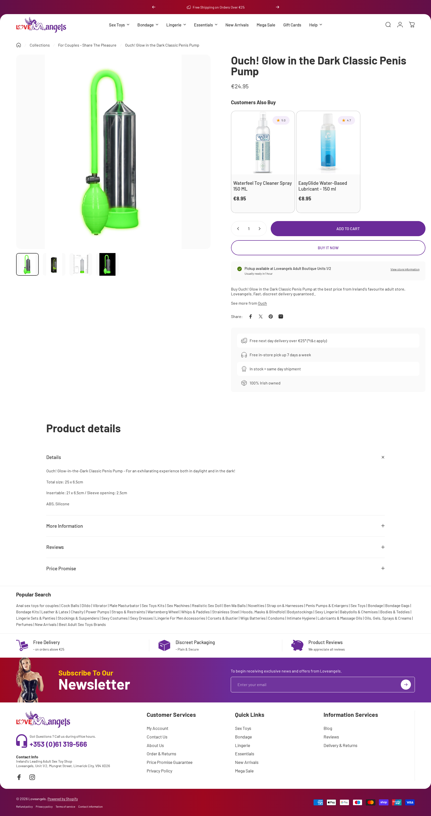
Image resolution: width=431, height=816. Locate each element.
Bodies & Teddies (395, 611)
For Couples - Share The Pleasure (87, 45)
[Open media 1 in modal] (113, 152)
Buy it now (328, 247)
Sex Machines (178, 605)
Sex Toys (358, 605)
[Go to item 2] (54, 264)
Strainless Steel (225, 611)
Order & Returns (161, 753)
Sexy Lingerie (326, 611)
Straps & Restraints (128, 611)
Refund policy (24, 806)
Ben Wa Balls (235, 605)
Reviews (331, 736)
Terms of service (65, 806)
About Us (155, 745)
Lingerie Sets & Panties (35, 618)
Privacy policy (44, 806)
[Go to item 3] (80, 264)
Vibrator (100, 605)
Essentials (244, 753)
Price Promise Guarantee (169, 762)
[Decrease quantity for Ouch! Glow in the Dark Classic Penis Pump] (237, 228)
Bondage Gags (397, 605)
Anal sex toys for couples (37, 605)
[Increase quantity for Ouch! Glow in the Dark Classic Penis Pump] (260, 228)
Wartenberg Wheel (163, 611)
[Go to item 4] (107, 264)
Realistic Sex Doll (207, 605)
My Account (157, 728)
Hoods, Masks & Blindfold (263, 611)
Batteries (258, 618)
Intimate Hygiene (301, 618)
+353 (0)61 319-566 (58, 744)
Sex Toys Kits (153, 605)
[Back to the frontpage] (18, 45)
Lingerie (242, 745)
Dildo (86, 605)
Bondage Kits (27, 611)
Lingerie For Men (169, 618)
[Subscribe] (406, 685)
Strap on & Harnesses (285, 605)
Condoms (276, 618)
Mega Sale (244, 770)
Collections (40, 45)
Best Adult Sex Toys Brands (82, 624)
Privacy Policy (159, 770)
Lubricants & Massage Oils (340, 618)
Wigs (244, 618)
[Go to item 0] (27, 264)
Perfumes (24, 624)
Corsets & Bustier (223, 618)
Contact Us (157, 736)
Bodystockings (300, 611)
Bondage (375, 605)
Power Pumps (97, 611)
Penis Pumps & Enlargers (327, 605)
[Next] (277, 7)
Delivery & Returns (340, 745)
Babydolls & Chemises (359, 611)
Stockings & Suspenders (78, 618)
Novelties (256, 605)
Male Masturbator (124, 605)
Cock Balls (70, 605)
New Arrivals (46, 624)
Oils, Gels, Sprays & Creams (388, 618)
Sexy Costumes (114, 618)
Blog (328, 728)
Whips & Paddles (195, 611)
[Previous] (153, 7)
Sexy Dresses (141, 618)
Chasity (77, 611)
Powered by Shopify (63, 799)
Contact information (90, 806)
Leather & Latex (54, 611)
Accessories (194, 618)
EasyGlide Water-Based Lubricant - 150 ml (322, 186)
